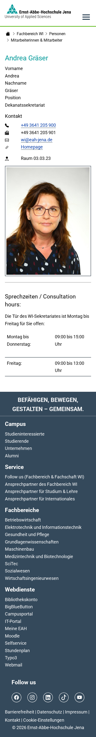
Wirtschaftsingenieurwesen (32, 578)
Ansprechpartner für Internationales (40, 498)
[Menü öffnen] (86, 17)
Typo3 (11, 657)
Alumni (12, 455)
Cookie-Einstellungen (43, 720)
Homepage (32, 146)
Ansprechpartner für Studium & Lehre (41, 491)
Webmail (13, 664)
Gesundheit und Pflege (27, 534)
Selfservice (16, 643)
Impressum (76, 711)
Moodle (12, 636)
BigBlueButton (19, 606)
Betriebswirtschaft (23, 519)
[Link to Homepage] (38, 11)
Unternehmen (18, 448)
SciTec (11, 563)
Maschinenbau (19, 549)
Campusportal (19, 613)
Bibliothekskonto (21, 599)
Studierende (17, 441)
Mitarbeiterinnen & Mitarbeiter (36, 40)
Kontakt (12, 720)
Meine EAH (16, 628)
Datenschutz (49, 711)
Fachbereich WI (30, 33)
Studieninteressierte (25, 434)
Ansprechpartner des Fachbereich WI (41, 484)
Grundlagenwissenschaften (32, 541)
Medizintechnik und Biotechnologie (39, 556)
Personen (57, 33)
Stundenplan (17, 650)
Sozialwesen (17, 570)
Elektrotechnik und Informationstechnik (43, 527)
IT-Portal (13, 621)
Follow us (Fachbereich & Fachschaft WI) (44, 476)
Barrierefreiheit (19, 711)
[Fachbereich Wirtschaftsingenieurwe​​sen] (8, 34)
